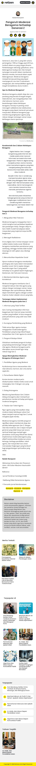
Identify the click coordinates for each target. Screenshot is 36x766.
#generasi (17, 491)
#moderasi (17, 488)
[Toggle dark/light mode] (33, 2)
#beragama (26, 488)
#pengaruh (9, 488)
